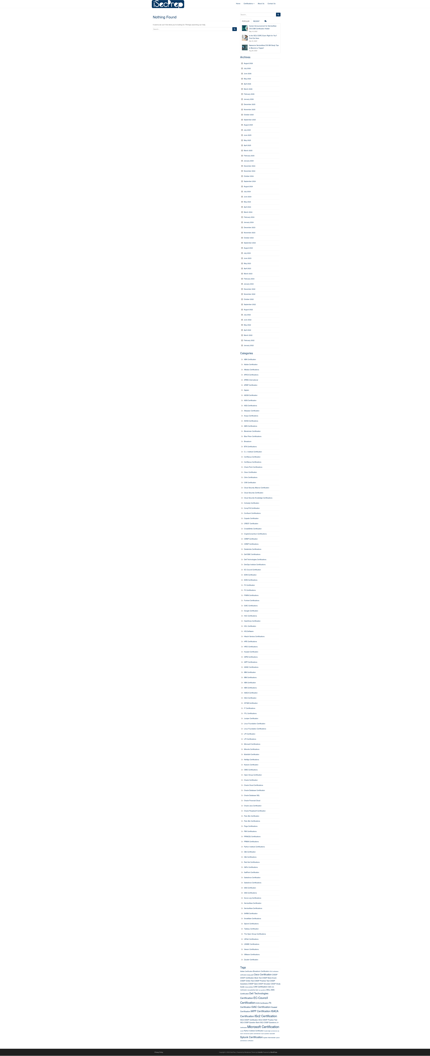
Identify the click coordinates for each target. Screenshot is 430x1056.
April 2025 (247, 145)
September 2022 (250, 304)
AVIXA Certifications (251, 421)
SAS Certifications (250, 893)
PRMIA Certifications (251, 841)
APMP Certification (250, 385)
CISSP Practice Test (262, 980)
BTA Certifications (250, 446)
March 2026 (248, 89)
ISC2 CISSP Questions (268, 1022)
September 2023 (250, 243)
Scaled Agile (267, 1031)
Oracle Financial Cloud (252, 800)
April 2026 (247, 84)
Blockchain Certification (252, 431)
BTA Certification (274, 971)
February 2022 (249, 340)
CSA (269, 987)
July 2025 (247, 130)
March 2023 (248, 273)
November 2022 (249, 294)
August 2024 (248, 186)
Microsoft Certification (263, 1026)
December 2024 (249, 166)
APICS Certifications (251, 375)
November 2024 (249, 171)
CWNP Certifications (251, 544)
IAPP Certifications (250, 662)
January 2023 (249, 284)
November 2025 (249, 109)
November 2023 (249, 232)
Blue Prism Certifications (252, 436)
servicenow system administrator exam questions (256, 1033)
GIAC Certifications (251, 605)
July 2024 (247, 191)
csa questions (262, 990)
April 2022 (247, 330)
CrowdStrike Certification (253, 528)
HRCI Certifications (251, 646)
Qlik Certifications (250, 857)
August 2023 (248, 248)
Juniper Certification (251, 718)
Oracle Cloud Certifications (253, 785)
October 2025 (249, 114)
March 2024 (248, 212)
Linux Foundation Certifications (255, 729)
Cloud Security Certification (253, 493)
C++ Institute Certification (253, 452)
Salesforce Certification (252, 877)
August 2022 (248, 309)
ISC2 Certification (250, 698)
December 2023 (249, 227)
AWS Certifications (250, 426)
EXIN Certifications (250, 580)
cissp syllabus (249, 987)
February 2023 (249, 279)
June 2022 (247, 320)
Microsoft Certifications (252, 744)
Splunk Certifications (251, 923)
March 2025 (248, 150)
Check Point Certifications (253, 467)
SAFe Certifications (251, 867)
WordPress (273, 1052)
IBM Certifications (250, 677)
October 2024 (249, 176)
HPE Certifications (250, 641)
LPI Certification (249, 734)
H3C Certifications (250, 616)
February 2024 (249, 217)
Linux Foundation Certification (254, 723)
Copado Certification (251, 518)
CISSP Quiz (253, 983)
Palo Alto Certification (251, 816)
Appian (246, 390)
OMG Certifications (251, 770)
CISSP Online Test (247, 980)
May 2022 (247, 325)
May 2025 (247, 140)
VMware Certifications (252, 954)
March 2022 (248, 335)
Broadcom (247, 441)
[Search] (234, 29)
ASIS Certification (250, 400)
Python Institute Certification (254, 1031)
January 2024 (249, 222)
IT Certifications (249, 708)
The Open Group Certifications (255, 934)
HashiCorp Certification (252, 621)
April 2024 (247, 207)
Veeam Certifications (251, 949)
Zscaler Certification (251, 959)
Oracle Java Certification (252, 806)
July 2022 (247, 315)
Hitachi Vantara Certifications (254, 636)
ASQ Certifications (250, 405)
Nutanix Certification (251, 765)
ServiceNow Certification (252, 903)
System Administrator (269, 1037)
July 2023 (247, 253)
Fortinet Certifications (251, 600)
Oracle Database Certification (254, 790)
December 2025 (249, 104)
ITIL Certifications (250, 713)
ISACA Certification (251, 693)
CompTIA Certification (252, 508)
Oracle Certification (251, 780)
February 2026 (249, 94)
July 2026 (247, 68)
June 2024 (247, 196)
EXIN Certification (250, 575)
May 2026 (247, 79)
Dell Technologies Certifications (255, 559)
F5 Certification (249, 585)
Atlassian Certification (251, 411)
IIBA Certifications (250, 688)
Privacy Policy (159, 1052)
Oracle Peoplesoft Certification (255, 811)
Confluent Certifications (252, 513)
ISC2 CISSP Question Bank (250, 1022)
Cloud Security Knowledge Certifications (258, 498)
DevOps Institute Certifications (255, 564)
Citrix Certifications (250, 477)
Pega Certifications (250, 826)
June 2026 (247, 73)
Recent (256, 21)
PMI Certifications (250, 831)
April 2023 (247, 268)
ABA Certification (250, 359)
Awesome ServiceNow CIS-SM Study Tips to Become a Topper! (264, 46)
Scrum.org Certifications (252, 898)
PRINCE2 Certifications (252, 836)
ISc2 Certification (266, 1016)
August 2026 (248, 63)
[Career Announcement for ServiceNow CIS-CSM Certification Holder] (244, 28)
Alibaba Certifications (251, 369)
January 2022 (249, 345)
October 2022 (249, 299)
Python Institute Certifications (254, 847)
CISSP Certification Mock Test (251, 978)
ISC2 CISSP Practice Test (267, 1020)
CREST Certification (251, 523)
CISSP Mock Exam (269, 978)
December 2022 (249, 289)
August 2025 (248, 125)
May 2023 (247, 263)
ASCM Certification (250, 395)
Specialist (272, 1033)
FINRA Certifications (251, 595)
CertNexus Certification (252, 457)
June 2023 (247, 258)
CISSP (274, 974)
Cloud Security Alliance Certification (256, 487)
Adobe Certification (251, 364)
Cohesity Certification (251, 503)
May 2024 (247, 202)
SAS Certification (250, 888)
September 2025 (250, 120)
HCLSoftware (249, 631)
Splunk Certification (251, 1037)
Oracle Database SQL (252, 795)
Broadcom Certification (261, 971)
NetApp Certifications (251, 759)
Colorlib (260, 1052)
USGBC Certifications (251, 944)
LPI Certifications (250, 739)
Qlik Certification (250, 852)
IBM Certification (250, 672)
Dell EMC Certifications (252, 554)
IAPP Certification (261, 1011)
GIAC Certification (261, 1007)
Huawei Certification (251, 652)
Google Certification (251, 611)
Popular (245, 21)
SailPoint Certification (251, 872)
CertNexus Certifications (252, 462)
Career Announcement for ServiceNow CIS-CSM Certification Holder (262, 27)
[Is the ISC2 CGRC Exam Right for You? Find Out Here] (244, 37)
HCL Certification (250, 626)
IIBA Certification (250, 682)
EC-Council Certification (252, 569)
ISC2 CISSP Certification (249, 1020)
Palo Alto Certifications (252, 821)
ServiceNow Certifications (253, 908)
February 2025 (249, 155)
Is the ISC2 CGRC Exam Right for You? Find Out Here (263, 36)
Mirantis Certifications (251, 749)
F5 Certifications (250, 590)
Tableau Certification (251, 929)
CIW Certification (250, 482)
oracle (241, 1031)
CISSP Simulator (264, 984)
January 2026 (249, 99)
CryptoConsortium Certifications (255, 534)
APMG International (251, 380)
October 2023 (249, 238)
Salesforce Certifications (252, 882)
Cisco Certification (250, 472)
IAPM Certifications (251, 657)
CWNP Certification (251, 539)
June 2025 (247, 135)
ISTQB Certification (251, 703)
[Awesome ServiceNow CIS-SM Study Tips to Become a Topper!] (244, 47)
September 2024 (250, 181)
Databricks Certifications (252, 549)
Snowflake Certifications (252, 918)
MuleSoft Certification (251, 754)
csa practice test (252, 990)
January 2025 (249, 161)
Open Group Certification (253, 775)
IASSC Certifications (251, 667)
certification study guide (246, 975)
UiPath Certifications (251, 939)
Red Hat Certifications (252, 862)
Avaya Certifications (251, 416)
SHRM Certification (251, 913)
